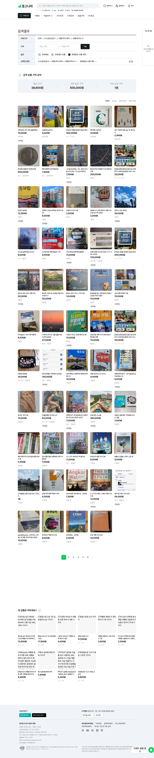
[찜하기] (37, 125)
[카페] (92, 730)
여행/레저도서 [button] (78, 38)
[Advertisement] (77, 584)
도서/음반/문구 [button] (50, 38)
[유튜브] (87, 730)
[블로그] (97, 730)
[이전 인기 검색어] (38, 10)
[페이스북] (83, 730)
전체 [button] (39, 38)
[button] (77, 61)
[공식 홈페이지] (102, 730)
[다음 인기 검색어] (40, 10)
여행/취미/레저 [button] (64, 38)
